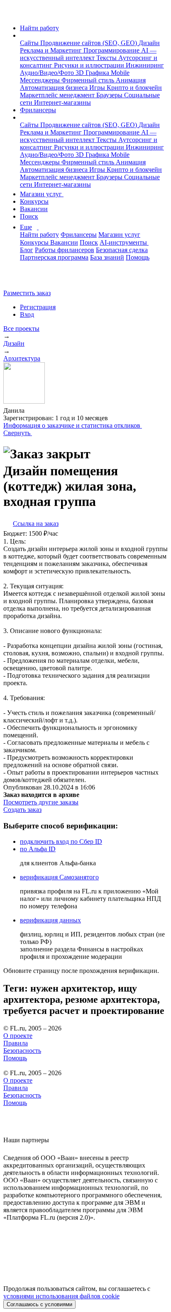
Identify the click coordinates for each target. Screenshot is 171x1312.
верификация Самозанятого (59, 877)
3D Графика (93, 72)
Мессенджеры (40, 80)
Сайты (30, 42)
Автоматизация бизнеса (54, 87)
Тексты (107, 57)
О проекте (17, 1035)
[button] (22, 35)
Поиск (29, 216)
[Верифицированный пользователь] (32, 409)
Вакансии (34, 208)
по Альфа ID (38, 848)
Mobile (120, 72)
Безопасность (22, 1050)
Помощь (137, 257)
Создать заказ (22, 809)
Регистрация (38, 307)
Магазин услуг (42, 193)
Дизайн (149, 42)
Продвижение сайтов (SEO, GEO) (89, 42)
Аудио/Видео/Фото (48, 72)
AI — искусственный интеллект (88, 54)
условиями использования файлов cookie (61, 1296)
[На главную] (11, 13)
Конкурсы (34, 201)
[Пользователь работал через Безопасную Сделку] (46, 410)
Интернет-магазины (62, 102)
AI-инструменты (124, 242)
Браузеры (110, 95)
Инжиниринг (145, 65)
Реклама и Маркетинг (51, 50)
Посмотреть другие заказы (40, 802)
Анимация (131, 80)
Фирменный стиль (88, 80)
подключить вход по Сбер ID (61, 841)
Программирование (112, 50)
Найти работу (39, 27)
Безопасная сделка (122, 249)
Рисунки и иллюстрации (90, 65)
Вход (27, 314)
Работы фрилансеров (64, 249)
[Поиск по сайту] (26, 278)
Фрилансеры (38, 109)
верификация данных (50, 920)
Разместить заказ (27, 292)
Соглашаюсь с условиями (39, 1304)
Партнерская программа (54, 257)
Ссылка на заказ (36, 523)
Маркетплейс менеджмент (58, 95)
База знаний (107, 257)
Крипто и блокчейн (134, 87)
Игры (98, 87)
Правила (15, 1043)
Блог (26, 249)
